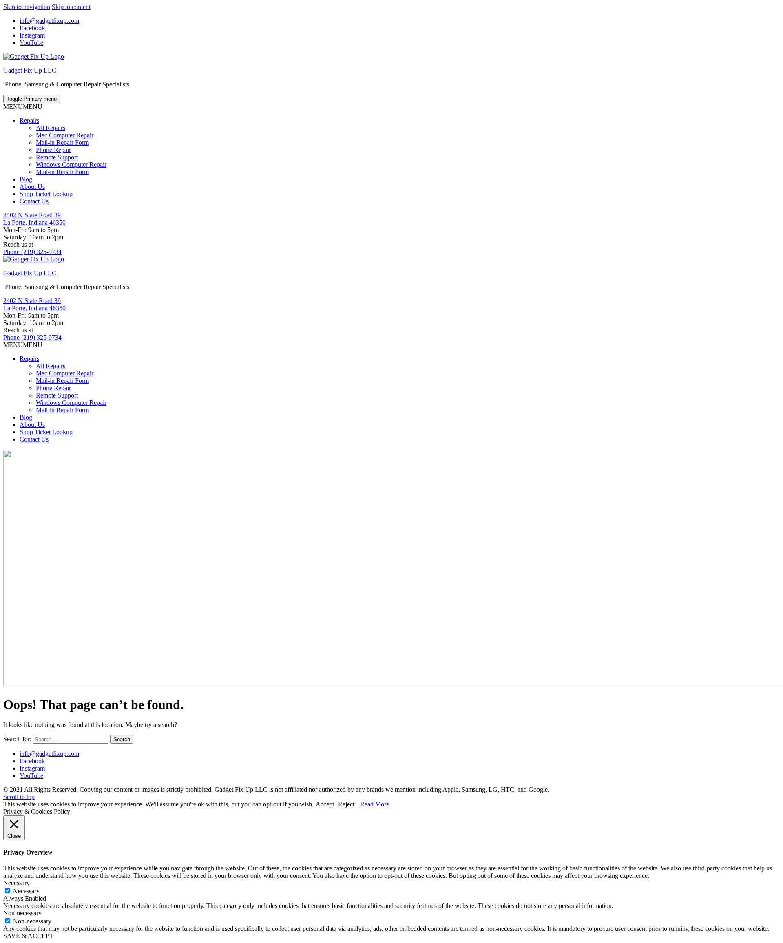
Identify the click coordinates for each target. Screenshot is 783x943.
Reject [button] (346, 804)
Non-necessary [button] (22, 913)
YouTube (31, 42)
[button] (22, 106)
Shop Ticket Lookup (46, 193)
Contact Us (34, 201)
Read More (374, 804)
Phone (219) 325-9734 (32, 251)
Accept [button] (325, 804)
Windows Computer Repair (71, 164)
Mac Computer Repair (64, 135)
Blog (26, 179)
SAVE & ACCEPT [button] (28, 935)
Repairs (29, 120)
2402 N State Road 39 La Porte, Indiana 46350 (34, 219)
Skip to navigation (26, 6)
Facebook (32, 27)
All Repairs (50, 127)
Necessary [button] (16, 882)
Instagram (32, 35)
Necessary (26, 891)
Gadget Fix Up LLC (29, 70)
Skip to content (71, 6)
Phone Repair (53, 149)
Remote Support (57, 157)
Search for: (17, 738)
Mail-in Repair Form (62, 142)
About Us (32, 186)
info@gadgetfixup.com (49, 20)
